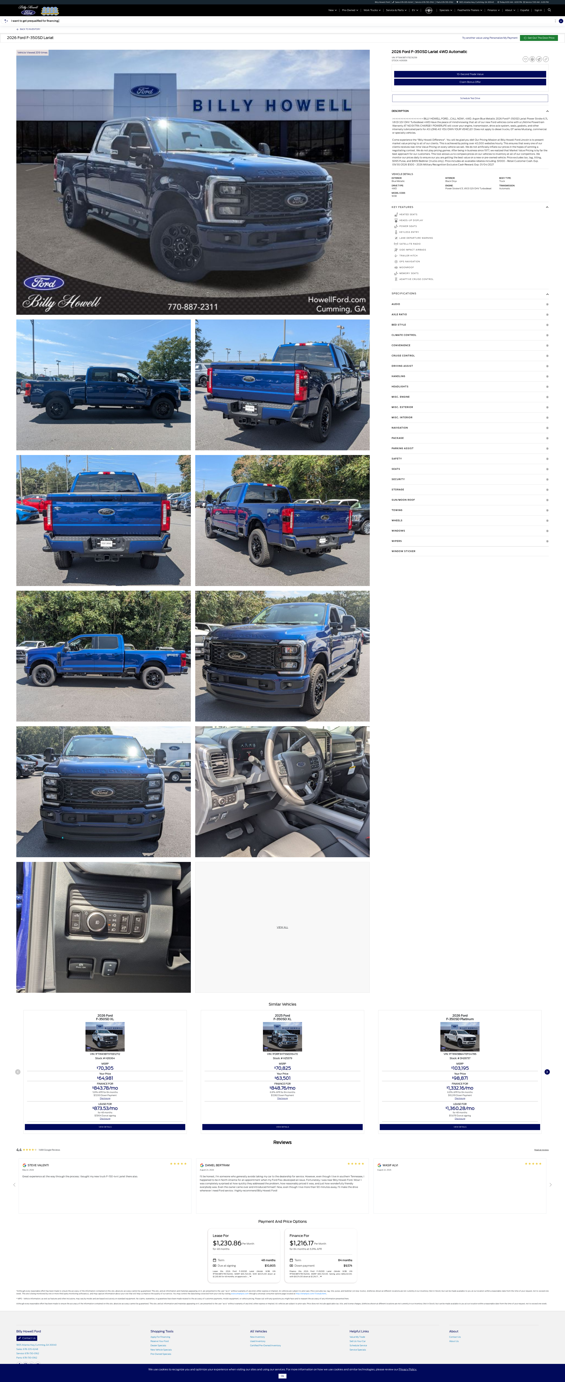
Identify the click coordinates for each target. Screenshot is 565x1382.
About (453, 1331)
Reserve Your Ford (160, 1341)
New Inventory (257, 1337)
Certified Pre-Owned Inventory (265, 1345)
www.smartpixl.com (240, 1294)
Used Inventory (257, 1341)
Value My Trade (357, 1337)
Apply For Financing (160, 1337)
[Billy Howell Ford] (28, 10)
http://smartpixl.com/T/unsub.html (311, 1294)
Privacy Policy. (408, 1369)
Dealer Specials (158, 1345)
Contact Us (28, 1338)
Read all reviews (541, 1150)
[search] (549, 10)
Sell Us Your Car (358, 1341)
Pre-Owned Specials (161, 1354)
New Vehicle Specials (161, 1350)
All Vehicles (258, 1331)
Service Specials (358, 1350)
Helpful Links (359, 1331)
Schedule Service (358, 1345)
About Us (454, 1341)
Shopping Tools (162, 1331)
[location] (457, 2)
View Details (105, 1127)
